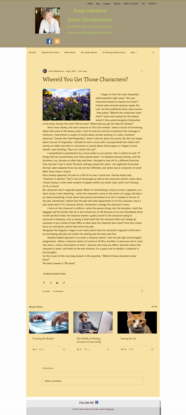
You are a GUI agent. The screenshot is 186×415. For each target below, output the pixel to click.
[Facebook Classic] (96, 402)
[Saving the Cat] (137, 322)
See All (154, 306)
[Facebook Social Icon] (49, 41)
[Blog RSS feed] (57, 41)
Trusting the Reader (43, 338)
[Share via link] (64, 282)
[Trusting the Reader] (48, 322)
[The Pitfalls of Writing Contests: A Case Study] (93, 322)
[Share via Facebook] (44, 282)
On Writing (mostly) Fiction (114, 52)
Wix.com (111, 409)
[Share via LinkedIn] (57, 282)
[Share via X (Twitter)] (50, 282)
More (133, 52)
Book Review (70, 52)
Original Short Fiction (50, 52)
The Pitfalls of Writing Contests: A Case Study (89, 340)
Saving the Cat (128, 338)
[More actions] (141, 71)
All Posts (32, 52)
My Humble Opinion (89, 52)
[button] (153, 52)
